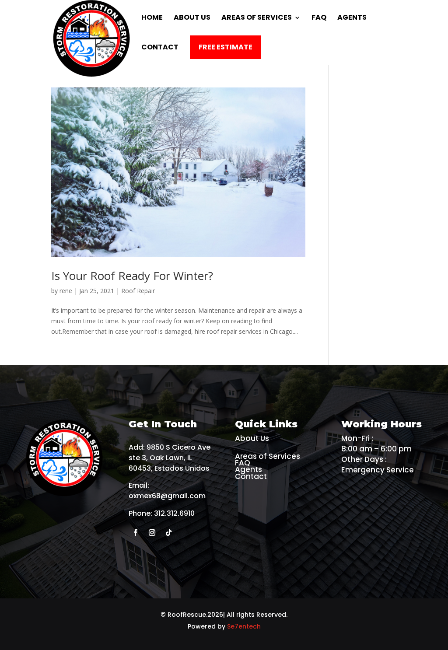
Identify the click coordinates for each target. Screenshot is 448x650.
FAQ (319, 18)
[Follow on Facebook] (135, 532)
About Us (192, 18)
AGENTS (352, 18)
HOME (152, 18)
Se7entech (244, 626)
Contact (251, 476)
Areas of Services (256, 18)
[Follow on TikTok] (168, 532)
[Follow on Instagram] (151, 532)
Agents (248, 469)
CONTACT (159, 48)
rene (66, 291)
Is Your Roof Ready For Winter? (132, 275)
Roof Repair (138, 291)
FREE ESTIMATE (225, 47)
